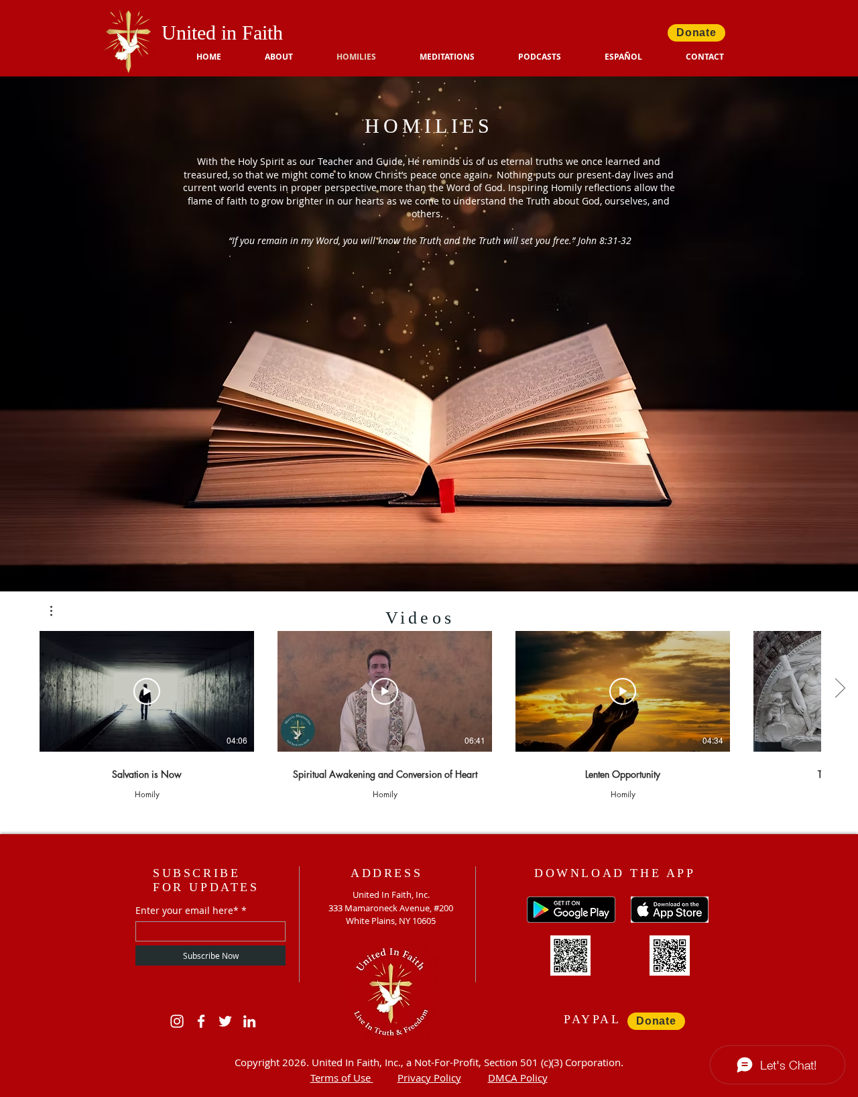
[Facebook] (201, 1021)
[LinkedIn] (249, 1021)
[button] (551, 57)
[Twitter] (225, 1021)
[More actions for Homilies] (58, 611)
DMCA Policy (518, 1077)
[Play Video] (146, 691)
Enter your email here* (187, 910)
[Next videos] (839, 688)
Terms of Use (341, 1077)
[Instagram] (177, 1021)
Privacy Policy (429, 1077)
